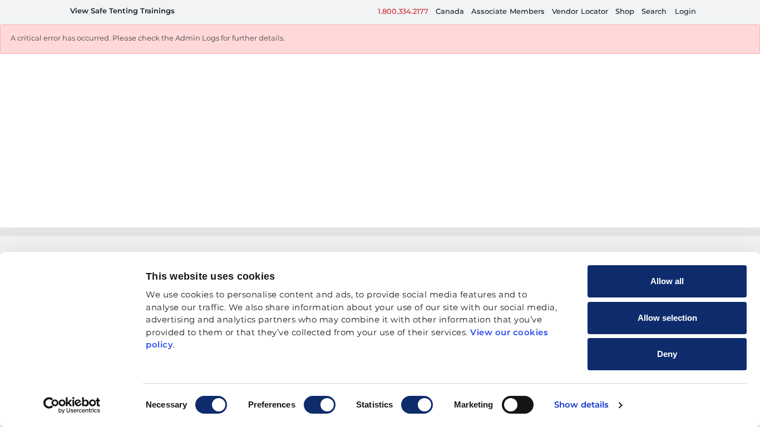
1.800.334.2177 (403, 12)
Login (685, 12)
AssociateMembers (508, 12)
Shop (624, 12)
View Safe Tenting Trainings (122, 11)
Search (654, 12)
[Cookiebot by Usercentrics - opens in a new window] (72, 405)
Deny (667, 354)
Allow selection (667, 317)
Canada (450, 12)
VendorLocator (580, 12)
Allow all (667, 281)
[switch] (319, 405)
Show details (581, 405)
